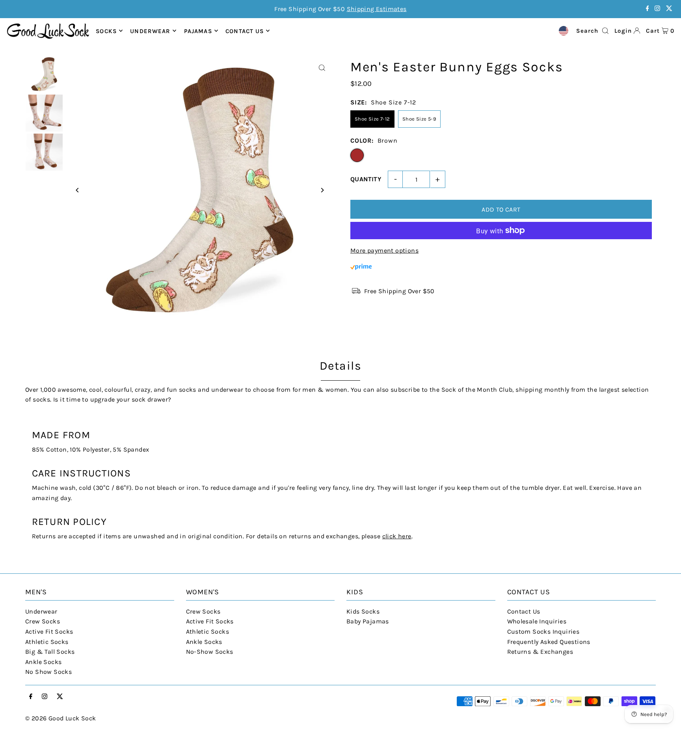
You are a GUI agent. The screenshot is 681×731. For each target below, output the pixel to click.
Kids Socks (363, 611)
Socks (106, 30)
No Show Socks (48, 671)
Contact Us (523, 611)
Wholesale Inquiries (537, 621)
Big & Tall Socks (49, 651)
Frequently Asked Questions (548, 641)
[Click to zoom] (322, 68)
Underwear (150, 30)
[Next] (322, 190)
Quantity (365, 179)
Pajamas (198, 30)
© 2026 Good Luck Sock (60, 718)
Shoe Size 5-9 (419, 119)
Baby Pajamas (367, 621)
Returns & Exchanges (540, 651)
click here (396, 536)
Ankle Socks (43, 662)
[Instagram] (657, 9)
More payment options (384, 250)
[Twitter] (669, 9)
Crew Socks (42, 621)
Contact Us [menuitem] (244, 30)
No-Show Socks (209, 651)
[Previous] (77, 190)
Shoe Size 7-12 (372, 119)
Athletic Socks (47, 641)
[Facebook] (647, 9)
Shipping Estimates (377, 9)
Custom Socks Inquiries (543, 631)
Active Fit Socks (49, 631)
